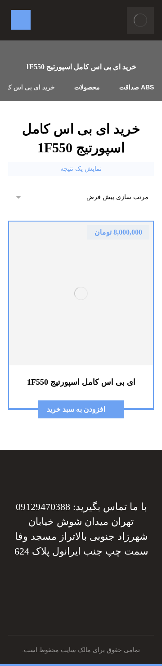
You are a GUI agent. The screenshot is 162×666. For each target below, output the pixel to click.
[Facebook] (126, 581)
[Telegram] (108, 581)
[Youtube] (36, 581)
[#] (90, 581)
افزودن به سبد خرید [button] (76, 409)
